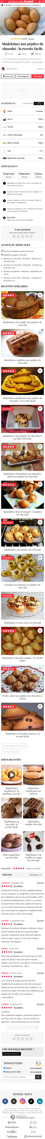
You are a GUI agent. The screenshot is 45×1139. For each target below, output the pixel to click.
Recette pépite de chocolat (14, 746)
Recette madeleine (11, 271)
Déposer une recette (12, 1054)
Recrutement (36, 1108)
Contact (21, 1108)
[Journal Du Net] (33, 1122)
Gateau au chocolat (11, 278)
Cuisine (8, 1068)
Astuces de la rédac (13, 1072)
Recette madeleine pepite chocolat (18, 251)
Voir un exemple (35, 1068)
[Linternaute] (11, 1127)
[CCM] (11, 1122)
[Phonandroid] (33, 1136)
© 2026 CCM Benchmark (34, 1113)
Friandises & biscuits (22, 5)
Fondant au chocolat (12, 265)
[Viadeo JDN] (33, 1131)
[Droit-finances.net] (33, 1127)
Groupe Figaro (20, 1113)
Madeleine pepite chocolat (14, 255)
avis (31, 39)
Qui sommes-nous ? (11, 1108)
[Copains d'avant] (11, 1131)
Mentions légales (8, 1113)
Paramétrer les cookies (26, 1110)
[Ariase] (11, 1136)
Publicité (28, 1108)
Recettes (8, 5)
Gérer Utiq (38, 1110)
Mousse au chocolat (12, 258)
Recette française (10, 751)
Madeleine (36, 5)
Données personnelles (10, 1110)
